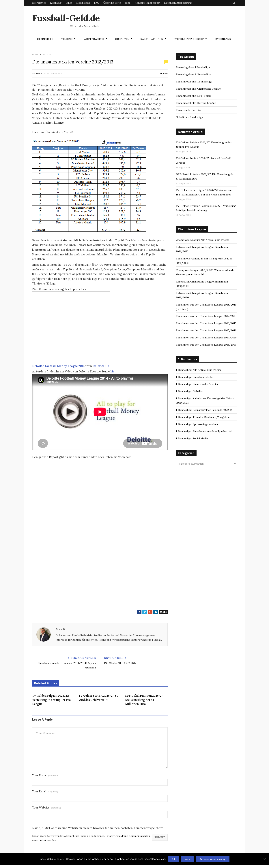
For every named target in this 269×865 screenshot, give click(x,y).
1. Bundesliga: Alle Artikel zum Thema (198, 370)
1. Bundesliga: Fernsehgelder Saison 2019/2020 (204, 410)
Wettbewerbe (94, 39)
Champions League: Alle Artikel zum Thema (202, 240)
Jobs (127, 2)
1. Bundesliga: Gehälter (190, 391)
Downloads (83, 2)
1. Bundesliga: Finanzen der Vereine (197, 384)
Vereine (66, 39)
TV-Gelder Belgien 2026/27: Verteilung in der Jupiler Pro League (51, 700)
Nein (187, 859)
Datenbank (223, 39)
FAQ (96, 2)
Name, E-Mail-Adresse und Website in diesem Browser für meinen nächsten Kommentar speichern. (98, 828)
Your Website (46, 807)
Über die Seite (112, 2)
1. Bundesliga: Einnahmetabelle (194, 377)
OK (173, 859)
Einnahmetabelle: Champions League (198, 88)
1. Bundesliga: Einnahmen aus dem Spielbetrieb (204, 431)
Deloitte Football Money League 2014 (58, 366)
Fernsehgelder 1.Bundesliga (193, 67)
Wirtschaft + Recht (189, 39)
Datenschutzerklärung (178, 2)
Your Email (45, 791)
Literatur (55, 2)
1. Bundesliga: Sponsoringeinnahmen (198, 424)
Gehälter (122, 39)
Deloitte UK (101, 366)
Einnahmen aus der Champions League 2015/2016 (206, 330)
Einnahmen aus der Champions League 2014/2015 (206, 337)
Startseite (45, 39)
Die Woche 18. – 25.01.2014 (120, 663)
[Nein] (264, 859)
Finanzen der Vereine (189, 110)
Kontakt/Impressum (147, 2)
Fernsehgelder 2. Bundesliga (193, 74)
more (163, 611)
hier (113, 371)
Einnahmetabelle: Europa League (196, 103)
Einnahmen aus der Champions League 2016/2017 (206, 323)
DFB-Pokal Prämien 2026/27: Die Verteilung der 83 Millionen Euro (144, 700)
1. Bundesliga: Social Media (192, 438)
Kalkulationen (151, 39)
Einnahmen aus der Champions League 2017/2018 (206, 316)
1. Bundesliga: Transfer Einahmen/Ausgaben (202, 417)
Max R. (39, 73)
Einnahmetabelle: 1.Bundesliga (194, 81)
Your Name (45, 775)
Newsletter (39, 2)
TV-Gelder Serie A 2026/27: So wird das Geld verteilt (98, 698)
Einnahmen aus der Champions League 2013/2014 (206, 344)
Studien (164, 73)
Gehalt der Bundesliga (189, 117)
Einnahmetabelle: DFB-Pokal (193, 95)
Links (69, 2)
